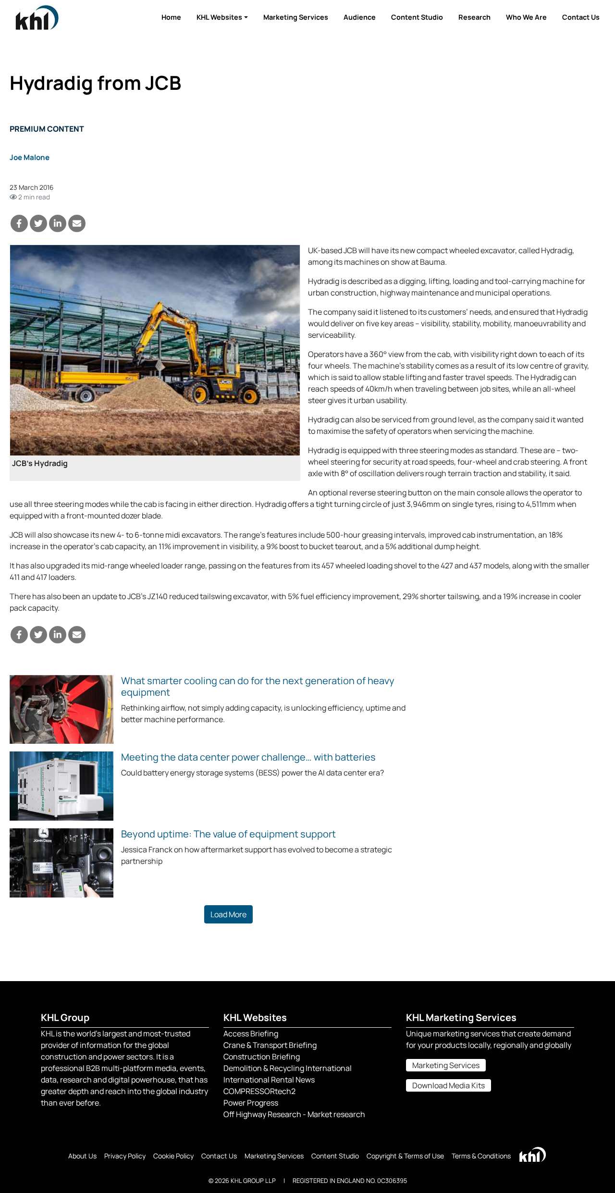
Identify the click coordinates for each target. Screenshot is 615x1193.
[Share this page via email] (77, 223)
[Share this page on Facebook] (19, 223)
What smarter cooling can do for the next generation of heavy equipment (257, 686)
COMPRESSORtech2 (259, 1091)
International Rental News (269, 1079)
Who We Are (526, 17)
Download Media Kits (448, 1085)
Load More (228, 914)
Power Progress (250, 1102)
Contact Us (581, 17)
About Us (82, 1155)
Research (474, 17)
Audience (360, 17)
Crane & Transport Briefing (270, 1045)
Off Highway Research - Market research (294, 1114)
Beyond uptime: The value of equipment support (228, 833)
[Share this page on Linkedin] (57, 223)
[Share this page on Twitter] (38, 223)
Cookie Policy (173, 1155)
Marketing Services (295, 17)
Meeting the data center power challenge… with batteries (248, 756)
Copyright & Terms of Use (405, 1155)
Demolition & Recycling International (287, 1068)
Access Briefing (250, 1033)
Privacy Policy (125, 1155)
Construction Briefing (261, 1056)
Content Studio (417, 17)
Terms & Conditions (481, 1155)
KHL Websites (219, 17)
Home (171, 17)
